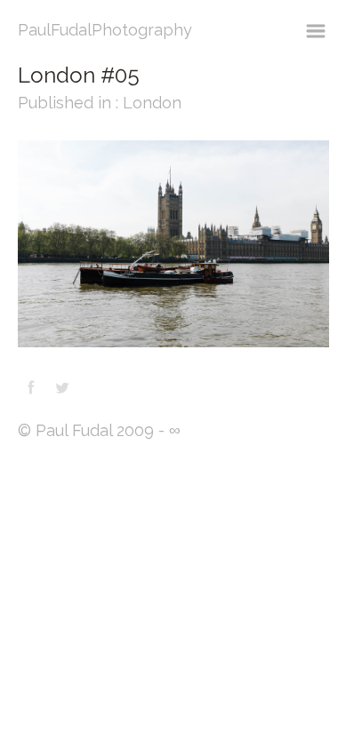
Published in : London (99, 102)
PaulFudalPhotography (105, 29)
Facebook (31, 387)
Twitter (62, 387)
